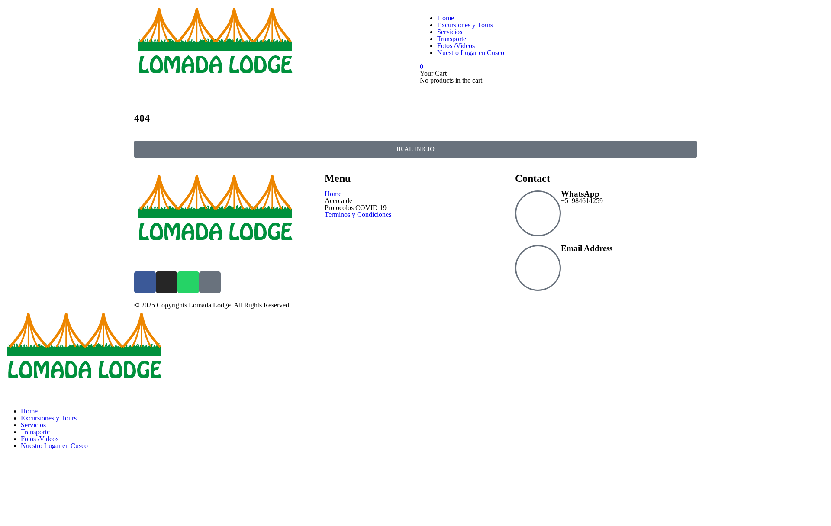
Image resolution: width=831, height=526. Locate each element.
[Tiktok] (210, 282)
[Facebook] (145, 282)
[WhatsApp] (538, 213)
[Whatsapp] (188, 282)
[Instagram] (166, 282)
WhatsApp (580, 193)
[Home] (215, 92)
